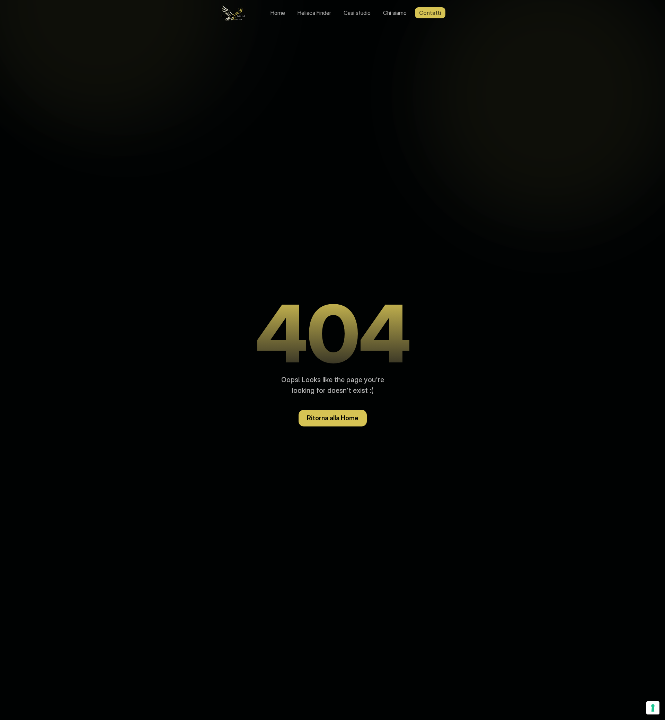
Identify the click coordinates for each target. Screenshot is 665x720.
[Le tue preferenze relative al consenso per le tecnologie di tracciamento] (652, 707)
